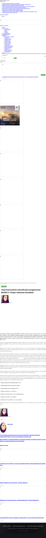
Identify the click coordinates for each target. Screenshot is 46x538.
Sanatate (5, 31)
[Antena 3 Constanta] (4, 14)
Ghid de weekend (7, 41)
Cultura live (6, 48)
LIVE (3, 52)
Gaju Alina (10, 302)
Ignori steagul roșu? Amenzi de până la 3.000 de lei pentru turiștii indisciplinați (16, 8)
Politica (5, 30)
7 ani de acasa (6, 44)
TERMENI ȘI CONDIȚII (7, 526)
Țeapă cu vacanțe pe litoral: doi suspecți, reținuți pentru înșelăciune (14, 7)
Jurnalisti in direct (7, 39)
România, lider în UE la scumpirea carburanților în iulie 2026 (13, 5)
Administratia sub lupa (8, 45)
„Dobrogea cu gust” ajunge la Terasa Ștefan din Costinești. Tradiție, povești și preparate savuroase (19, 11)
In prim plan (6, 37)
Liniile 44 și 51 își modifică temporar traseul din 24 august (12, 9)
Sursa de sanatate (7, 43)
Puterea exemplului (7, 49)
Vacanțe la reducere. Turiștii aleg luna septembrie (11, 3)
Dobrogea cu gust (7, 42)
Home (3, 27)
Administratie (5, 34)
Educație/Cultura (7, 29)
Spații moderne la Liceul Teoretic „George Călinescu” (14, 483)
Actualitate (5, 28)
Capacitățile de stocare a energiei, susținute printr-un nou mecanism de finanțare (22, 518)
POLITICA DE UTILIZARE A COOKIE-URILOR (35, 526)
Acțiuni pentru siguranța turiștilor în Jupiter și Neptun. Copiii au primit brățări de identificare (18, 6)
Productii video (7, 51)
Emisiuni (4, 35)
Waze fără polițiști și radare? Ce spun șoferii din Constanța (12, 10)
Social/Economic (6, 33)
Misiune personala (7, 47)
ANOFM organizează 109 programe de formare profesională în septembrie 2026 (16, 4)
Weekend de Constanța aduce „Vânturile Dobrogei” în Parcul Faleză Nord (19, 500)
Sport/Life (6, 32)
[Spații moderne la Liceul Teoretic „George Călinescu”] (23, 475)
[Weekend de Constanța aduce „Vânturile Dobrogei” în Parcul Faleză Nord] (23, 492)
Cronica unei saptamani (8, 46)
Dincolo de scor (7, 40)
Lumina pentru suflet (8, 50)
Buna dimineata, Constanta (9, 36)
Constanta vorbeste (7, 38)
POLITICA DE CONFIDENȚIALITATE (19, 526)
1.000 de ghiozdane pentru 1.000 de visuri (9, 12)
